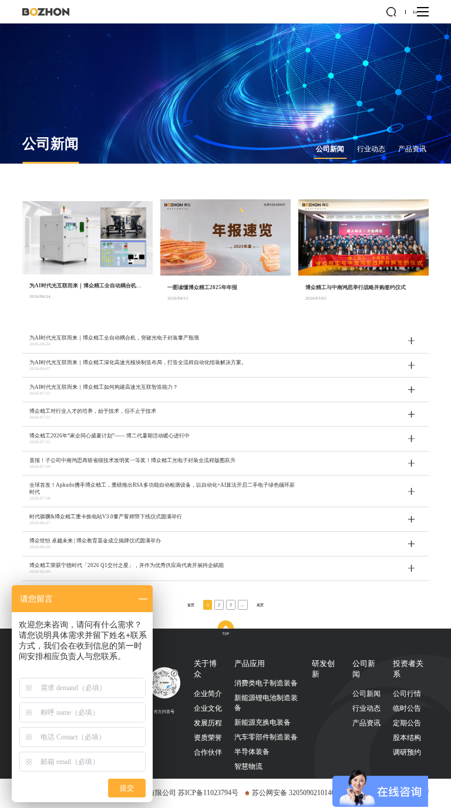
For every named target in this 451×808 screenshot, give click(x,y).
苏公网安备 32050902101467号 (298, 793)
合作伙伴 (208, 752)
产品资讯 (412, 149)
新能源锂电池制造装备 (266, 703)
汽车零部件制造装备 (266, 737)
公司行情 (407, 694)
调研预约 (407, 752)
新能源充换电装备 (262, 722)
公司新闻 (330, 149)
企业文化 (208, 708)
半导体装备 (252, 752)
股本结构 (407, 738)
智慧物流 (248, 766)
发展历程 (208, 723)
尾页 (260, 605)
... (242, 604)
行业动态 (371, 149)
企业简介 (208, 694)
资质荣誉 (208, 738)
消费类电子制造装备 (266, 683)
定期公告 (407, 723)
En (415, 12)
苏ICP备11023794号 (208, 793)
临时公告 (407, 708)
